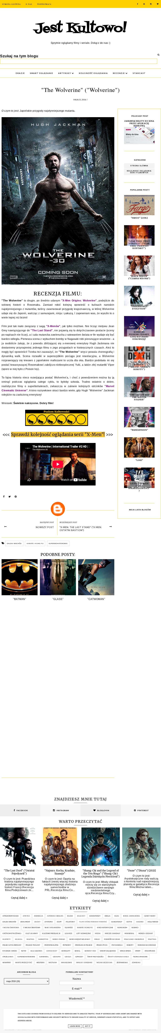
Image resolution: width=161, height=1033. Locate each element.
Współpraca (44, 4)
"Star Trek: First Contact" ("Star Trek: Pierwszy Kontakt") (139, 244)
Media (98, 933)
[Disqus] (58, 650)
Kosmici (135, 927)
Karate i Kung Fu (35, 543)
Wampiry (7, 962)
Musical (18, 939)
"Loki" (139, 460)
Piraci (97, 939)
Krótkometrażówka (12, 933)
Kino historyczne (105, 927)
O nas (29, 4)
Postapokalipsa (51, 945)
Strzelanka (8, 957)
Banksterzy (94, 916)
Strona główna (139, 166)
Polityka (152, 939)
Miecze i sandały (112, 933)
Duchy (37, 922)
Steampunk (150, 951)
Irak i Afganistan (53, 927)
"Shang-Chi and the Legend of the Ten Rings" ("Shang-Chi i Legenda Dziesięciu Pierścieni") (100, 873)
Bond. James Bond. (131, 916)
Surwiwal (44, 957)
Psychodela (117, 945)
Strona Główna (11, 4)
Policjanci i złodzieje (134, 939)
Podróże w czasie (112, 939)
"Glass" (58, 599)
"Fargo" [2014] (139, 218)
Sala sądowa (36, 951)
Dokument (25, 922)
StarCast (139, 73)
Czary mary (149, 916)
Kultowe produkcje (51, 933)
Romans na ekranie (147, 945)
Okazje (20, 73)
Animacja (38, 916)
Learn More (75, 1026)
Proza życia (102, 945)
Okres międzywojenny (79, 939)
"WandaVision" (139, 430)
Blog (116, 916)
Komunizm (122, 927)
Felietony (70, 922)
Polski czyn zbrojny (12, 945)
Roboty (130, 945)
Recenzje (119, 73)
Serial (77, 951)
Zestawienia (122, 962)
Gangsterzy (116, 922)
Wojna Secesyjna (104, 962)
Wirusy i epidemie (84, 962)
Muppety (7, 939)
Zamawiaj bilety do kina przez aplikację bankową (139, 123)
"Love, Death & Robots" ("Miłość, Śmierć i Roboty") (139, 366)
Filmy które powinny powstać (93, 922)
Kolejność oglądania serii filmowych (139, 172)
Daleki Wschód (14, 543)
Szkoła (68, 957)
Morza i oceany (146, 933)
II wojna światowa (31, 927)
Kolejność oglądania (93, 73)
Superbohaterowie (58, 543)
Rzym (23, 951)
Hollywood (153, 922)
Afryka (26, 916)
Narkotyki (43, 939)
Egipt (59, 922)
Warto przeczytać (23, 962)
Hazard (139, 922)
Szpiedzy (79, 957)
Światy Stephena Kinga (118, 957)
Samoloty (65, 951)
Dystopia (49, 922)
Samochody (51, 951)
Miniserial (129, 933)
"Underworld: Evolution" (139, 307)
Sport (137, 951)
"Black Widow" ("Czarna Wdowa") (139, 277)
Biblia (107, 916)
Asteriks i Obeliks (55, 916)
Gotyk (129, 922)
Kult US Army (32, 933)
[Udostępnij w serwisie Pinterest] (15, 497)
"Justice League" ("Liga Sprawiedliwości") (139, 487)
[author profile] (58, 509)
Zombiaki (136, 962)
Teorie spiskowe (140, 957)
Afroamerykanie (11, 916)
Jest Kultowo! (80, 28)
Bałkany (81, 916)
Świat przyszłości (95, 957)
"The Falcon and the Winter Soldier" (139, 397)
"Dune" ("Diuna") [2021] (141, 870)
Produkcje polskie (83, 945)
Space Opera (125, 951)
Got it (87, 1026)
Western (40, 962)
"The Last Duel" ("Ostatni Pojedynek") (19, 872)
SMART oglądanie (41, 73)
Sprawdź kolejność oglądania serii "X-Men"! (58, 434)
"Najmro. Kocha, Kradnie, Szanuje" (59, 872)
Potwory (67, 945)
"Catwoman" (96, 599)
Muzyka (30, 939)
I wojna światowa (11, 927)
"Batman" (19, 599)
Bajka (70, 916)
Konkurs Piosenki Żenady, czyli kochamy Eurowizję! (139, 335)
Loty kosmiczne (83, 933)
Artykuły (65, 73)
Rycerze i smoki (10, 951)
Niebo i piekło (59, 939)
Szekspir (57, 957)
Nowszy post (45, 527)
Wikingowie (66, 962)
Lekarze (68, 933)
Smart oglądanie (108, 951)
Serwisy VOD (90, 951)
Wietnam (53, 962)
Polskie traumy (33, 945)
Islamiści (69, 927)
